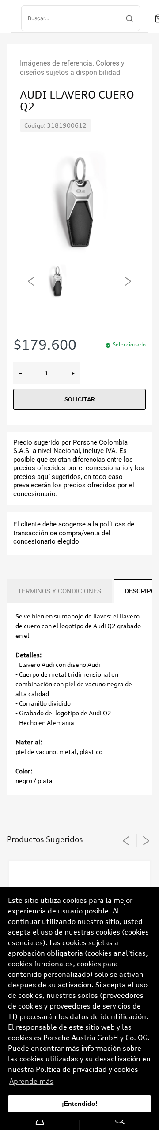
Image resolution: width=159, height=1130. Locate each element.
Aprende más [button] (31, 1081)
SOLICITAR (79, 399)
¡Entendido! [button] (80, 1103)
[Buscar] (129, 18)
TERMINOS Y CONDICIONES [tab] (59, 591)
